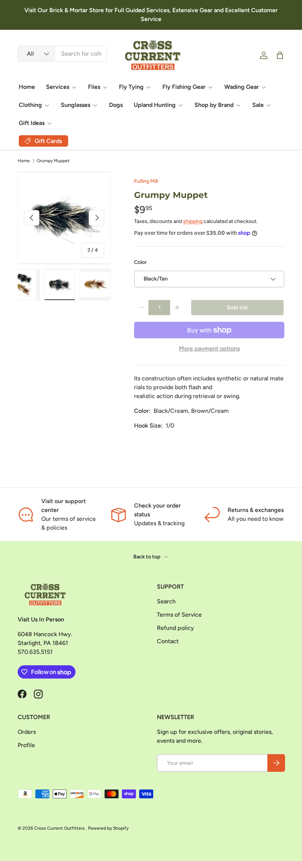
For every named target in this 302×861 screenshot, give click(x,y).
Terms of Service (179, 614)
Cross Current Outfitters (60, 828)
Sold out (237, 307)
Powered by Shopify (108, 828)
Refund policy (175, 627)
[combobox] (62, 53)
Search (166, 601)
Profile (26, 745)
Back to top (147, 557)
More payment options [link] (209, 348)
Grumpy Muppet (53, 160)
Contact (168, 641)
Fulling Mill (146, 181)
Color (140, 262)
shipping (193, 221)
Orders (27, 731)
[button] (280, 55)
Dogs (116, 104)
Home (27, 86)
